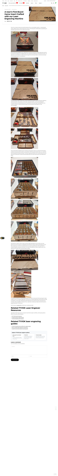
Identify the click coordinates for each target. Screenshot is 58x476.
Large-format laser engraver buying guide (20, 328)
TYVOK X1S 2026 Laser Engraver (18, 318)
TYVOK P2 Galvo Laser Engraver (18, 317)
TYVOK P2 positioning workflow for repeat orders (21, 326)
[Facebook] (7, 21)
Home (3, 5)
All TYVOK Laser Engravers (17, 316)
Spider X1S (19, 305)
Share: (5, 21)
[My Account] (53, 3)
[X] (8, 21)
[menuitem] (3, 0)
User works (6, 5)
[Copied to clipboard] (11, 21)
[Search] (51, 3)
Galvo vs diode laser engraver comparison (20, 327)
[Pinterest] (10, 21)
